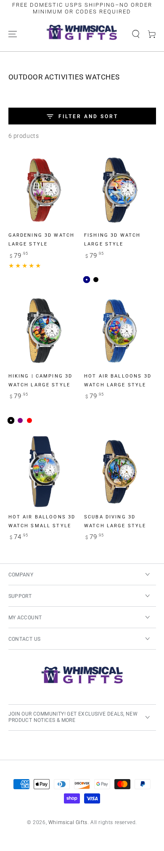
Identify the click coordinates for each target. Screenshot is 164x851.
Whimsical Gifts (67, 822)
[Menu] (12, 34)
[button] (136, 34)
